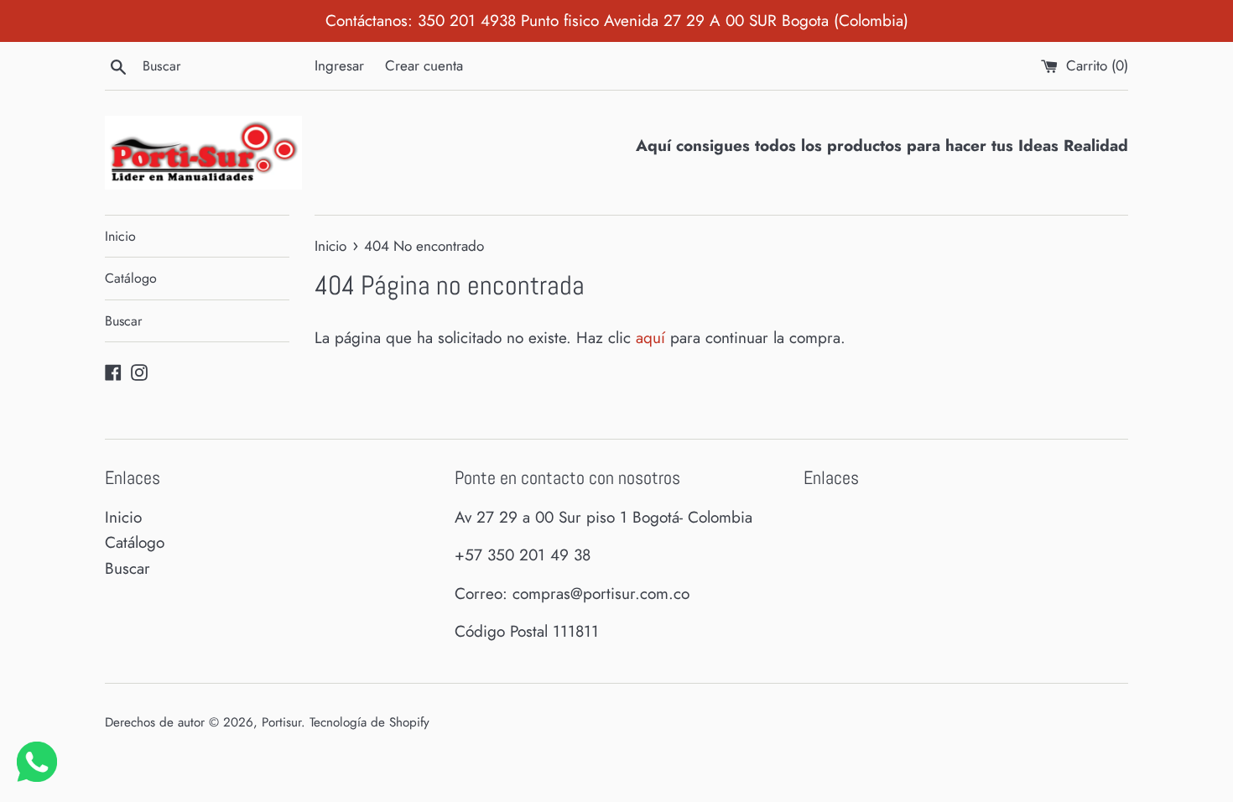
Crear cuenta (424, 65)
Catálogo (131, 278)
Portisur (281, 722)
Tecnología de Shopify (369, 722)
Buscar (123, 321)
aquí (650, 337)
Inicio (120, 236)
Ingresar (339, 65)
